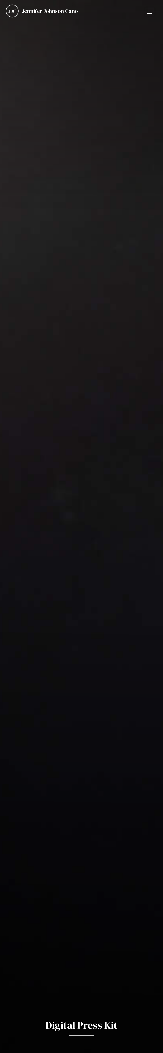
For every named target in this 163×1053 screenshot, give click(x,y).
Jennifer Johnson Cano (50, 11)
